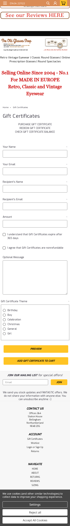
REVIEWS (35, 481)
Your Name (35, 147)
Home (6, 107)
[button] (35, 15)
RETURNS (35, 477)
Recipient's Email (35, 199)
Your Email (35, 164)
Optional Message (13, 257)
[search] (48, 3)
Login (29, 447)
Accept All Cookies (35, 520)
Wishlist (35, 443)
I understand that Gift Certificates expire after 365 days (34, 236)
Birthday (13, 310)
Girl (9, 333)
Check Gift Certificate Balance (35, 132)
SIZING (35, 485)
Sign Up (39, 447)
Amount (35, 217)
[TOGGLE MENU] (5, 3)
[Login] (55, 3)
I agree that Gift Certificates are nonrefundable (35, 248)
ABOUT (35, 473)
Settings (35, 505)
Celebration (14, 319)
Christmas (14, 324)
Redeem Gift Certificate (35, 128)
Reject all (35, 512)
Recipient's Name (35, 182)
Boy (10, 315)
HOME (35, 468)
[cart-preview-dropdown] (62, 3)
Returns (35, 451)
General (12, 329)
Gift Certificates (20, 107)
